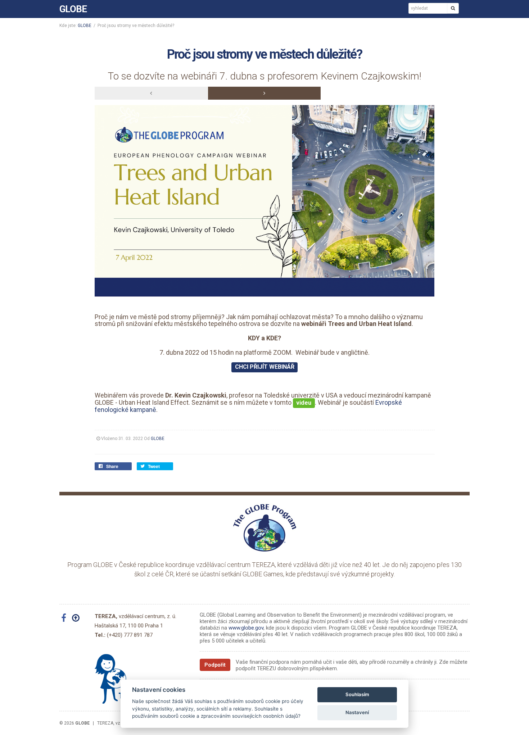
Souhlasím (357, 694)
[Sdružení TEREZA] (122, 676)
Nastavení (357, 712)
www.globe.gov (246, 628)
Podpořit (215, 665)
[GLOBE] (264, 527)
